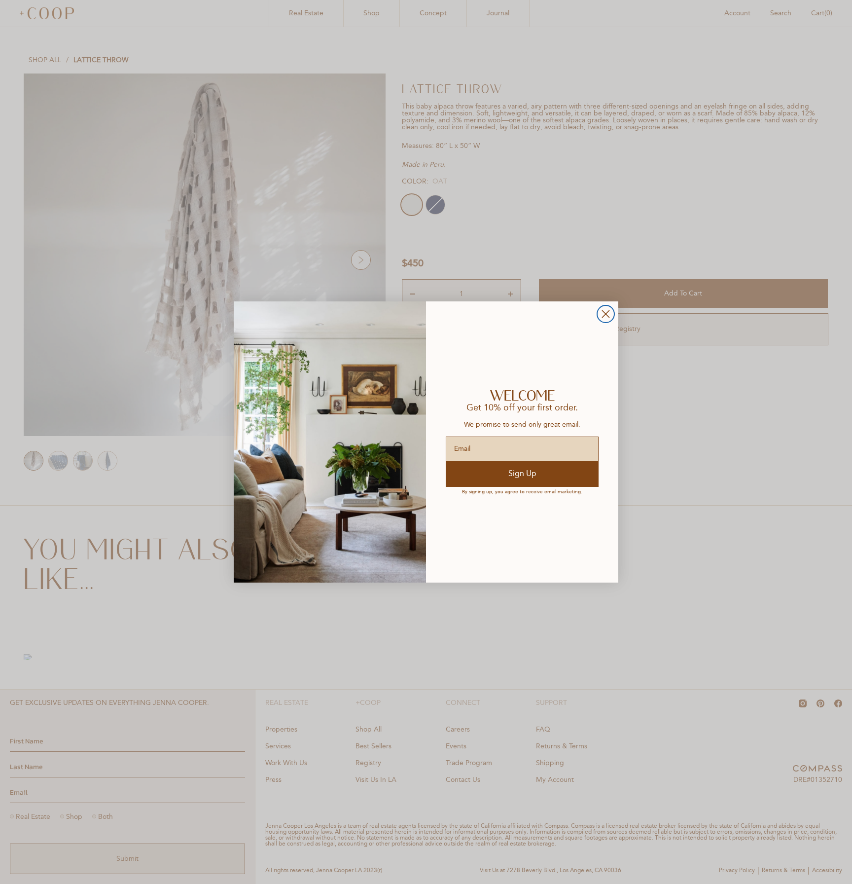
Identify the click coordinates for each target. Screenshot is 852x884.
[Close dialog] (605, 314)
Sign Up (522, 474)
